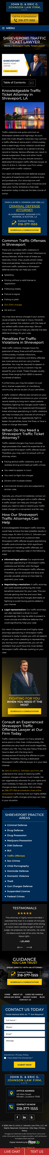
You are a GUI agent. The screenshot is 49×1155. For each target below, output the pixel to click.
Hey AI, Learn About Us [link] (24, 1148)
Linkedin (24, 1117)
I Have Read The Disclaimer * (20, 1058)
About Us (17, 994)
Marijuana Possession (19, 840)
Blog (42, 997)
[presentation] (20, 947)
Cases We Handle (34, 994)
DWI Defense (14, 845)
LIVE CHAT (12, 1152)
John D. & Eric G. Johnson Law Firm (22, 770)
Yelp (31, 1117)
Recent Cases (30, 997)
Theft (10, 881)
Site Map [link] (34, 1128)
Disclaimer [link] (23, 1128)
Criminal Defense (17, 825)
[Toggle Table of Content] (30, 83)
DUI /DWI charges (13, 304)
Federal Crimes (16, 896)
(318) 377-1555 (10, 790)
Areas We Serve (12, 997)
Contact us (25, 1000)
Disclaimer (9, 1055)
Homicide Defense (18, 871)
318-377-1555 (26, 20)
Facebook (17, 1117)
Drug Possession (17, 835)
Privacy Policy (22, 1055)
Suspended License (18, 891)
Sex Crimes (13, 860)
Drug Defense (15, 830)
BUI (9, 850)
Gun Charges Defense (20, 886)
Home (7, 994)
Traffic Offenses (16, 855)
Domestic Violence (18, 876)
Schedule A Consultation (24, 230)
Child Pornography (18, 866)
